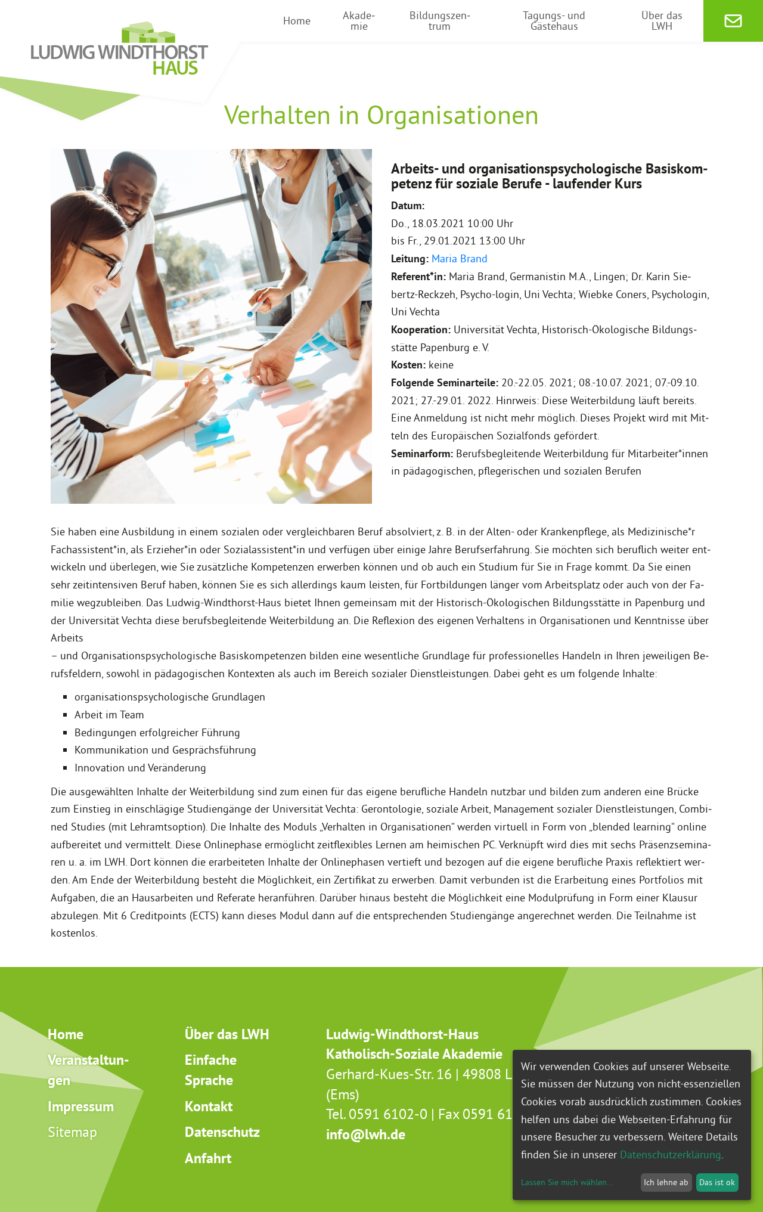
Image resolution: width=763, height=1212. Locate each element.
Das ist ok (717, 1182)
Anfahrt (208, 1158)
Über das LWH (227, 1034)
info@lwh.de (365, 1134)
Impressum (81, 1106)
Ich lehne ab (666, 1182)
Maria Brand (460, 258)
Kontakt (208, 1106)
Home (65, 1034)
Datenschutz (222, 1132)
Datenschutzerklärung (670, 1154)
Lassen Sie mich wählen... (567, 1182)
